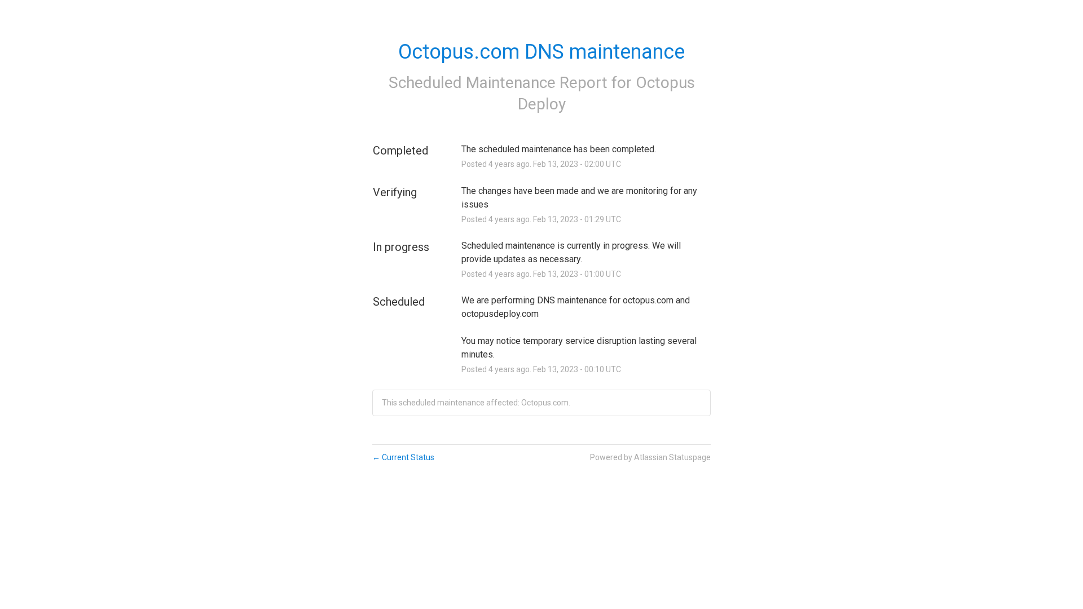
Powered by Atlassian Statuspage (650, 457)
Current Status (403, 457)
